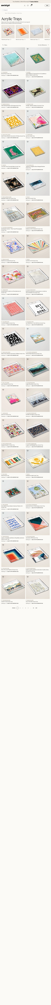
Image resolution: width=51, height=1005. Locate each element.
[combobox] (25, 10)
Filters (5, 45)
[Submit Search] (3, 10)
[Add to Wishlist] (3, 49)
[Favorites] (27, 5)
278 (33, 607)
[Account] (24, 5)
